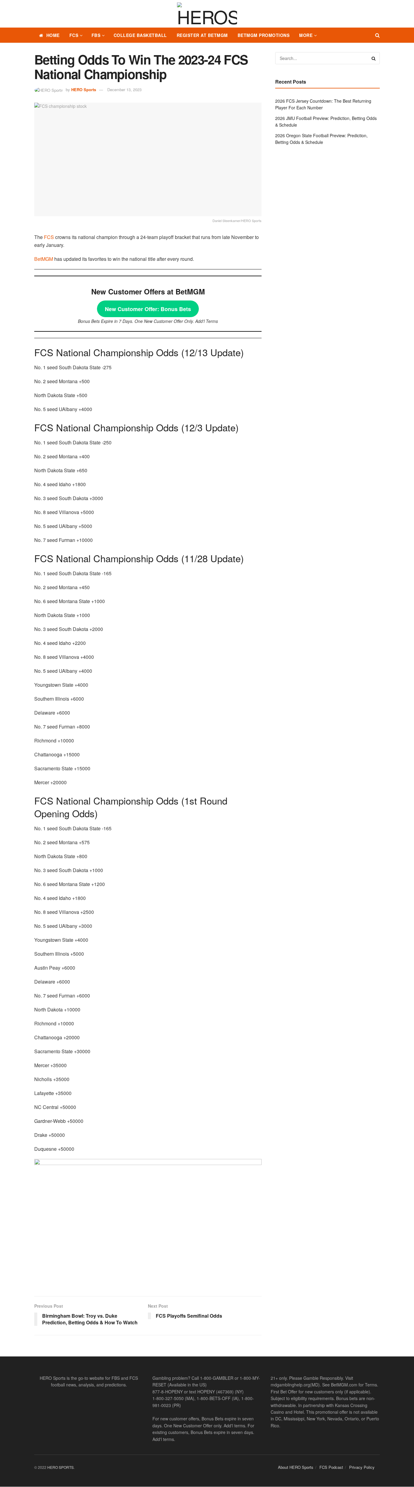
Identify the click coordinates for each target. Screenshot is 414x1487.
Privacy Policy (362, 1467)
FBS (96, 35)
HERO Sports (83, 89)
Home (53, 35)
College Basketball (140, 35)
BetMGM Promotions (264, 35)
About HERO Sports (295, 1467)
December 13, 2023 (124, 89)
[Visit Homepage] (207, 13)
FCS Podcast (331, 1467)
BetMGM (43, 258)
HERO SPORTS (60, 1467)
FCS (73, 35)
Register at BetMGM (202, 35)
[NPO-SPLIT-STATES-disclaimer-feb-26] (148, 1222)
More (305, 35)
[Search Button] (377, 35)
